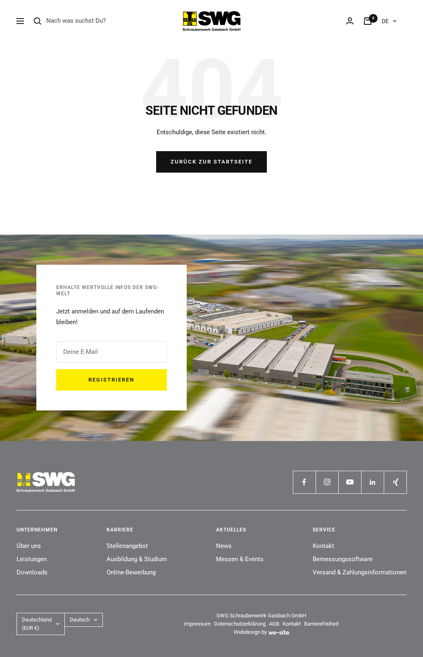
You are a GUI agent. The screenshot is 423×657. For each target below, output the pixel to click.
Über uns (29, 546)
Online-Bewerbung (131, 572)
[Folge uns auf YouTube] (349, 482)
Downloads (32, 572)
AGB (274, 624)
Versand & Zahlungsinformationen (359, 572)
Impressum (197, 624)
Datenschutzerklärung (240, 624)
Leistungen (32, 559)
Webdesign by (250, 632)
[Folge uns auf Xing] (395, 482)
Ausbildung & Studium (137, 559)
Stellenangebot (127, 546)
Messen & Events (240, 559)
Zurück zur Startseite (211, 162)
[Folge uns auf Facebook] (304, 482)
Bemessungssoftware (343, 559)
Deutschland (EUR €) (37, 624)
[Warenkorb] (368, 21)
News (224, 546)
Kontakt (323, 546)
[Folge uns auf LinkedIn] (372, 482)
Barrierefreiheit (321, 624)
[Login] (350, 20)
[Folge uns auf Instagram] (327, 482)
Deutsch (80, 620)
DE (385, 21)
